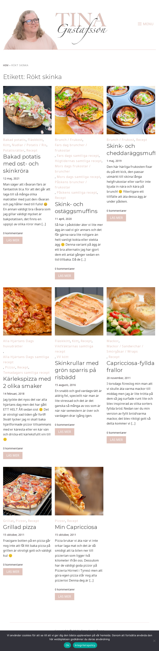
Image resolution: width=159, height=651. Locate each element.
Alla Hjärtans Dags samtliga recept (26, 359)
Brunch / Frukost (68, 140)
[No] (154, 641)
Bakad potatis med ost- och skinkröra (22, 163)
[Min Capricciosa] (79, 469)
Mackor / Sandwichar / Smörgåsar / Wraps (125, 349)
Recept (31, 150)
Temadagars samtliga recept (26, 372)
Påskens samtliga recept (77, 192)
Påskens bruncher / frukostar (71, 184)
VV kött (63, 357)
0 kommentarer (13, 233)
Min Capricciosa (77, 527)
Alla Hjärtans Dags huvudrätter (18, 343)
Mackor (113, 341)
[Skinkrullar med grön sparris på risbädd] (79, 290)
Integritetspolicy (85, 645)
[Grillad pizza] (27, 469)
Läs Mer (12, 240)
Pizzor (10, 367)
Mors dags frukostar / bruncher (73, 168)
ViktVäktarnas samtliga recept (74, 349)
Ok (67, 645)
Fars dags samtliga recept (78, 155)
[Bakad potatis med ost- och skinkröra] (27, 88)
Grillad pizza (19, 527)
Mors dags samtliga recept (78, 177)
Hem (6, 65)
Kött (6, 145)
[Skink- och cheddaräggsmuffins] (131, 88)
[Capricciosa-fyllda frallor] (131, 290)
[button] (146, 24)
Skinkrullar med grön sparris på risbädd (77, 370)
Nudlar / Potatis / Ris (29, 145)
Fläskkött (35, 140)
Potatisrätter (13, 150)
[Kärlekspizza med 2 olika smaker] (27, 290)
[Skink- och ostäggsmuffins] (79, 88)
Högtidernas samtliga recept (78, 161)
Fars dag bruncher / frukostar (71, 147)
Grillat (8, 521)
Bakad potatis (14, 140)
